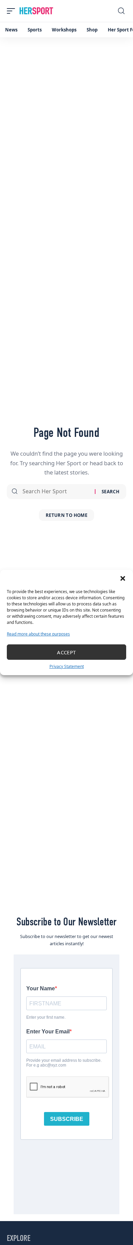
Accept (66, 652)
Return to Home (66, 515)
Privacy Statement (66, 666)
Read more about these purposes (38, 634)
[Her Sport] (36, 11)
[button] (122, 578)
